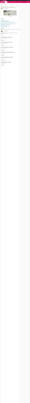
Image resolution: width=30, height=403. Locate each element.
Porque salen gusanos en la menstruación (5, 26)
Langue (28, 0)
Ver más (10, 16)
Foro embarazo (16, 23)
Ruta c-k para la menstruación (4, 25)
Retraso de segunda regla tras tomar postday (5, 24)
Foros (2, 4)
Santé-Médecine (4, 0)
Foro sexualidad (9, 25)
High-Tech (1, 0)
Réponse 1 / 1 (2, 29)
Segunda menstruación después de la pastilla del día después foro (8, 23)
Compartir (3, 18)
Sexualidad (5, 4)
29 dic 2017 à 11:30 (4, 31)
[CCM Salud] (3, 2)
